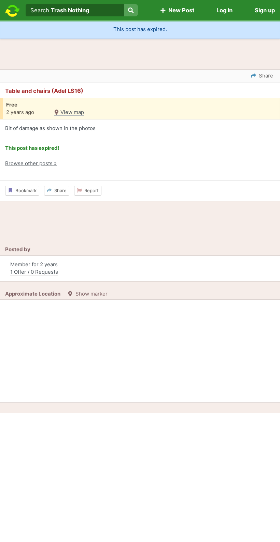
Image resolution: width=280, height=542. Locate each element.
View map (71, 112)
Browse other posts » (31, 163)
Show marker (91, 293)
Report (90, 190)
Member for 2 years (34, 268)
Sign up (265, 10)
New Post (180, 10)
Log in (224, 10)
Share (59, 190)
